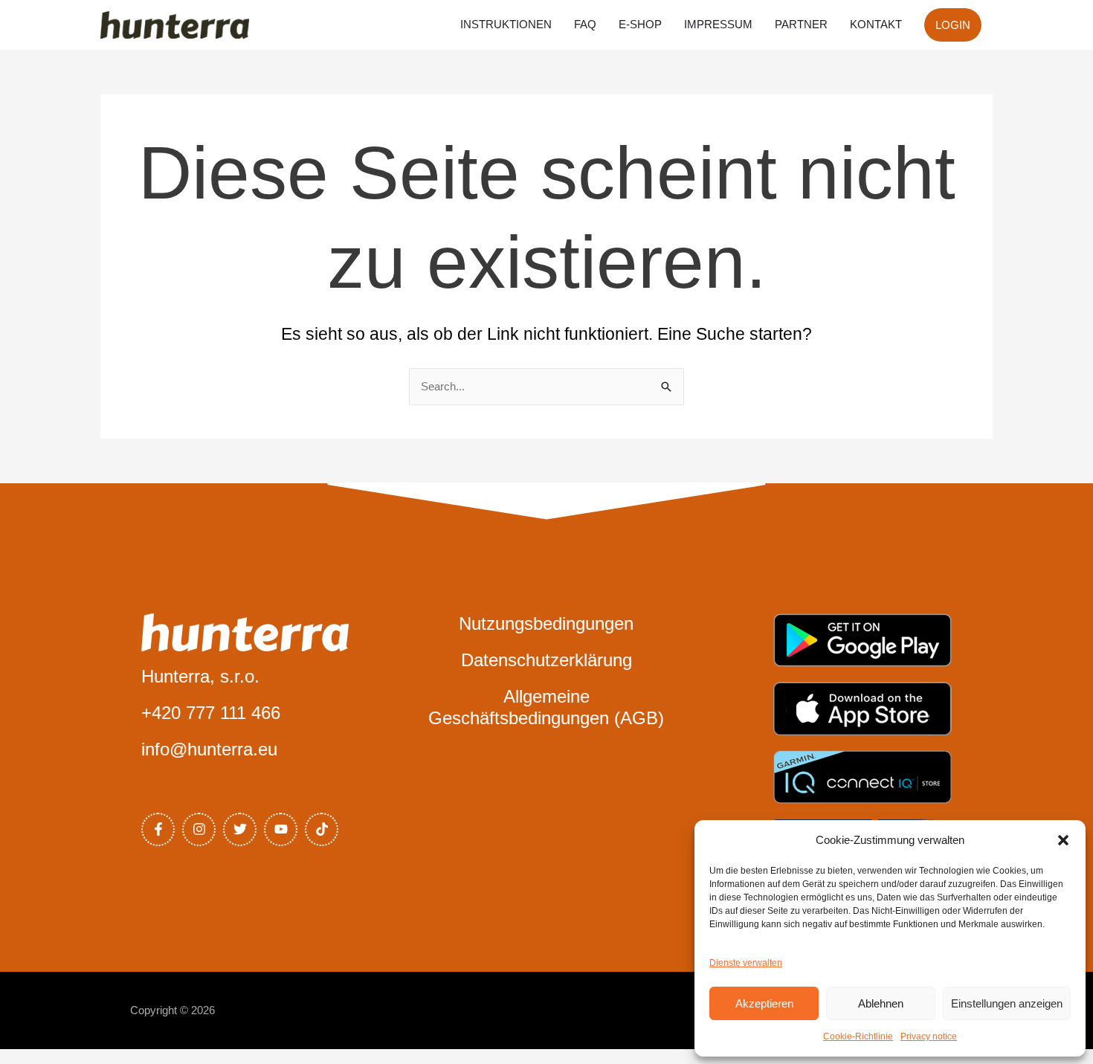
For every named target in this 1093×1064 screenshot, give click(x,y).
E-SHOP (640, 24)
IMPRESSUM (718, 24)
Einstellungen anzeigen (1007, 1003)
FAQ (585, 24)
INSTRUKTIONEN (506, 24)
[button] (1063, 840)
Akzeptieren (764, 1003)
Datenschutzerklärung (546, 660)
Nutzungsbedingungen (546, 623)
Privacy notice (928, 1036)
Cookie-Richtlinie (858, 1036)
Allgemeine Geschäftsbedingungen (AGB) (546, 707)
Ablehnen (880, 1003)
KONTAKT (876, 24)
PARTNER (801, 24)
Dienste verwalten (745, 963)
